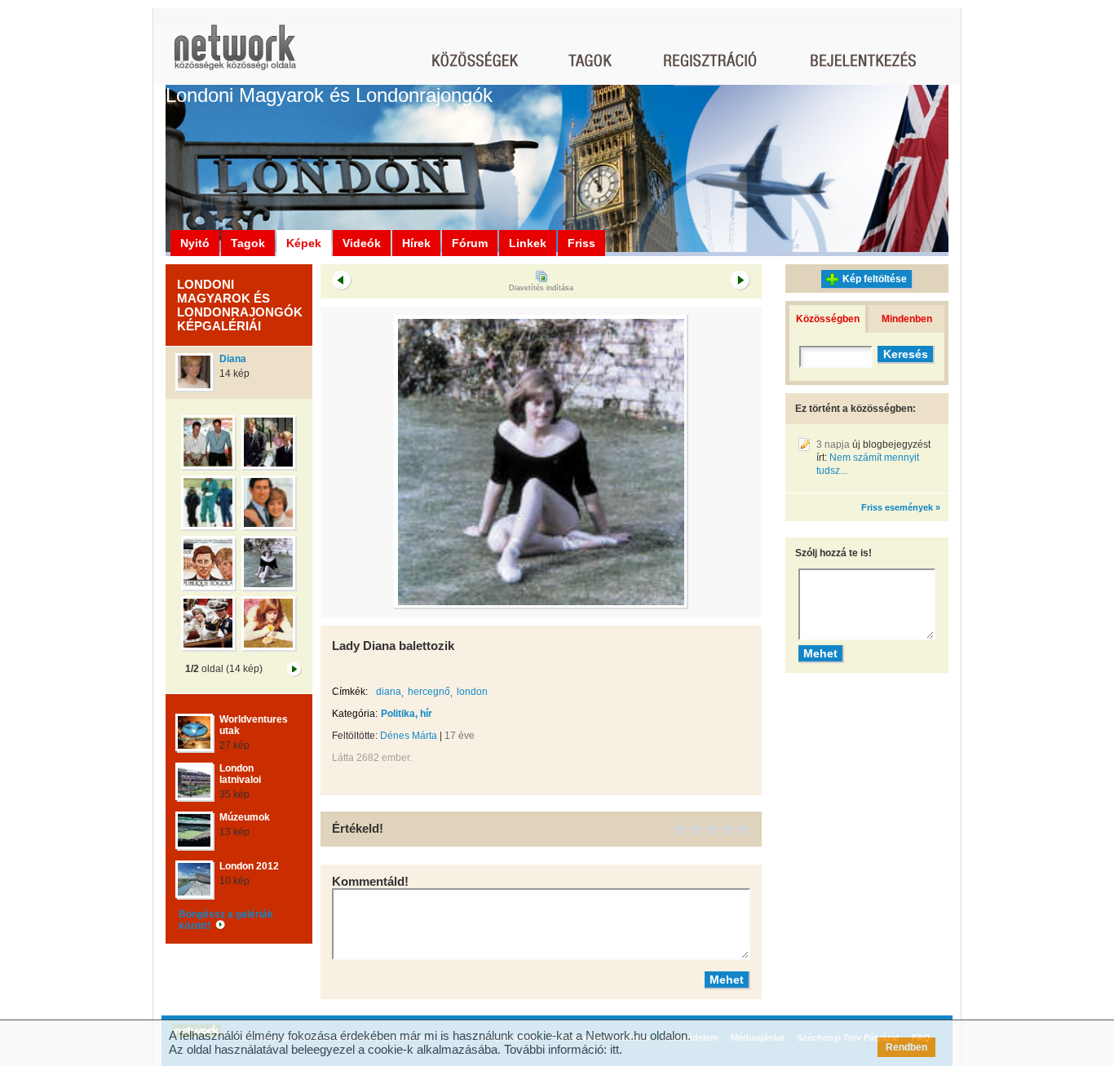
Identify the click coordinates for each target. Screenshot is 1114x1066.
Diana (232, 359)
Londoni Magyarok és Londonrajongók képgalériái (240, 305)
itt (614, 1049)
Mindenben (907, 319)
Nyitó (195, 243)
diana (388, 691)
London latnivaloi (240, 774)
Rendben (906, 1047)
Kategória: (355, 713)
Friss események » (900, 507)
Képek (303, 243)
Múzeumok (244, 817)
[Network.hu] (235, 55)
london (472, 691)
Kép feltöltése (874, 279)
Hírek (416, 243)
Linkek (527, 243)
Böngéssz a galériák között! (226, 920)
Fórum (470, 243)
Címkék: (350, 691)
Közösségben (828, 319)
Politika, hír (406, 713)
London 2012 (249, 866)
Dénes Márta (408, 735)
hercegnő (429, 691)
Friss (581, 243)
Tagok (248, 243)
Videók (362, 243)
